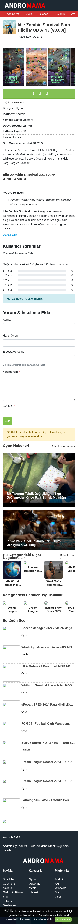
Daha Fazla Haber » (63, 445)
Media (32, 888)
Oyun (28, 13)
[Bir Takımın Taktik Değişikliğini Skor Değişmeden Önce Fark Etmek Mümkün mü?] (39, 479)
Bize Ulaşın (10, 879)
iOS (57, 883)
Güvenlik (59, 13)
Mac (57, 892)
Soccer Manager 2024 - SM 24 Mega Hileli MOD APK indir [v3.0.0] (48, 628)
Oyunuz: (9, 405)
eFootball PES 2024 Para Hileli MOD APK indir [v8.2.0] (48, 704)
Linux (58, 896)
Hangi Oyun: (11, 335)
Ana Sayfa (12, 13)
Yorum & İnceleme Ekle (18, 253)
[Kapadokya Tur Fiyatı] (4, 821)
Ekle (7, 420)
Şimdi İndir (40, 93)
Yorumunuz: (11, 371)
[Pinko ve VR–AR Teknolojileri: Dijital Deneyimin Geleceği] (39, 529)
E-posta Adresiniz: (15, 351)
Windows (60, 888)
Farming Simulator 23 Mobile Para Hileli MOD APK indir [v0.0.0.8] (48, 800)
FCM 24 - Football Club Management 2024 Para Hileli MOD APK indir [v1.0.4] (48, 723)
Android (59, 879)
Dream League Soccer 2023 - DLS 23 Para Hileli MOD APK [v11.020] (48, 781)
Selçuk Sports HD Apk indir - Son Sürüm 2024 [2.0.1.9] (48, 742)
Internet (33, 892)
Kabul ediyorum (63, 919)
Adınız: (8, 319)
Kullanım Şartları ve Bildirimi (9, 905)
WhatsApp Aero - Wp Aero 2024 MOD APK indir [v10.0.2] (48, 647)
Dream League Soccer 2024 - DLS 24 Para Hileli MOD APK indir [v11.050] (48, 762)
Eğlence (43, 13)
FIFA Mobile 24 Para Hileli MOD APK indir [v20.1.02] (48, 666)
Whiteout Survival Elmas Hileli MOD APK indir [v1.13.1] (48, 685)
